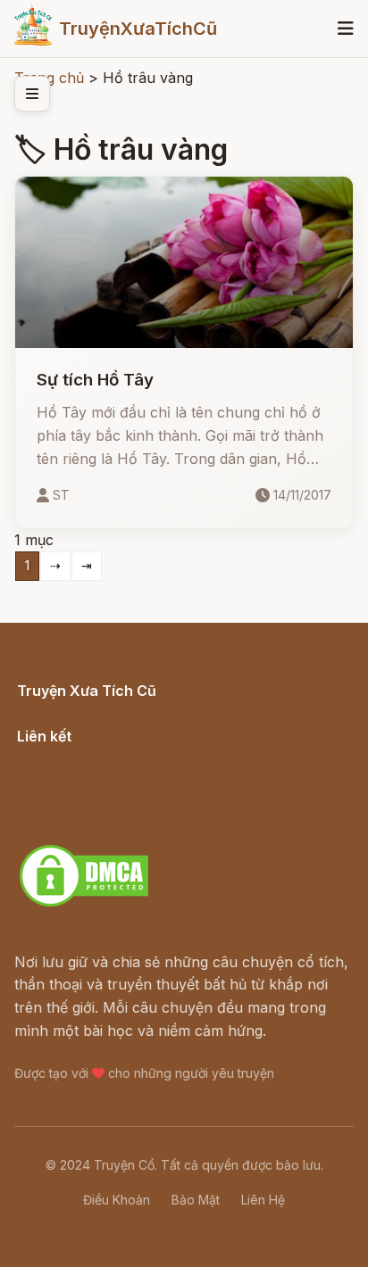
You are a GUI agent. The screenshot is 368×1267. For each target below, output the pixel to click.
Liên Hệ (263, 1199)
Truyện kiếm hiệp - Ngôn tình (117, 801)
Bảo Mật (195, 1199)
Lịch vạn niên (62, 756)
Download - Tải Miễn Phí (101, 824)
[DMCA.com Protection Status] (84, 904)
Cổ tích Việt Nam (74, 710)
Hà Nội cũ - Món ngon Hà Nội (119, 779)
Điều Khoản (116, 1199)
